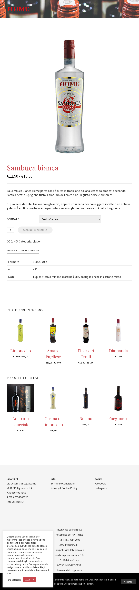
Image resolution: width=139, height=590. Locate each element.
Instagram (101, 488)
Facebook (100, 483)
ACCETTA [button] (29, 579)
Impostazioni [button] (14, 579)
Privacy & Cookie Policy (64, 488)
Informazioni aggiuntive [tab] (23, 250)
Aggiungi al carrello (35, 230)
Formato (13, 219)
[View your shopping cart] (124, 9)
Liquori (37, 241)
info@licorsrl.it (16, 502)
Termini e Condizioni (63, 483)
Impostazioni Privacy (82, 583)
